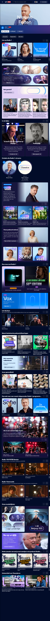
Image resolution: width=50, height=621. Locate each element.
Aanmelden (44, 1)
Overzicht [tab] (5, 36)
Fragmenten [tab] (13, 36)
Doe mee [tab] (21, 36)
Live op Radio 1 (7, 40)
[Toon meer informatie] (16, 44)
